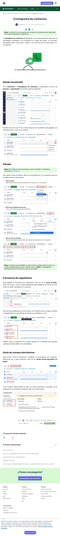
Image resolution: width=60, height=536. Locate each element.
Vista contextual (8, 450)
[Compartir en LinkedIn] (29, 30)
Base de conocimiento (8, 13)
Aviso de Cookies (43, 526)
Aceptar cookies (30, 532)
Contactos (27, 13)
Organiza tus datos (19, 13)
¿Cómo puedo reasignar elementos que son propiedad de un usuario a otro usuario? (29, 464)
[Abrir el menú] (56, 3)
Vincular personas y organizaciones (14, 457)
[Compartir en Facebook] (26, 30)
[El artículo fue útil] (4, 437)
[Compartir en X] (32, 30)
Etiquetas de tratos (9, 460)
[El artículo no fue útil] (12, 437)
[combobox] (38, 8)
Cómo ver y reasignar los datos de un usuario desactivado (21, 453)
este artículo (15, 171)
